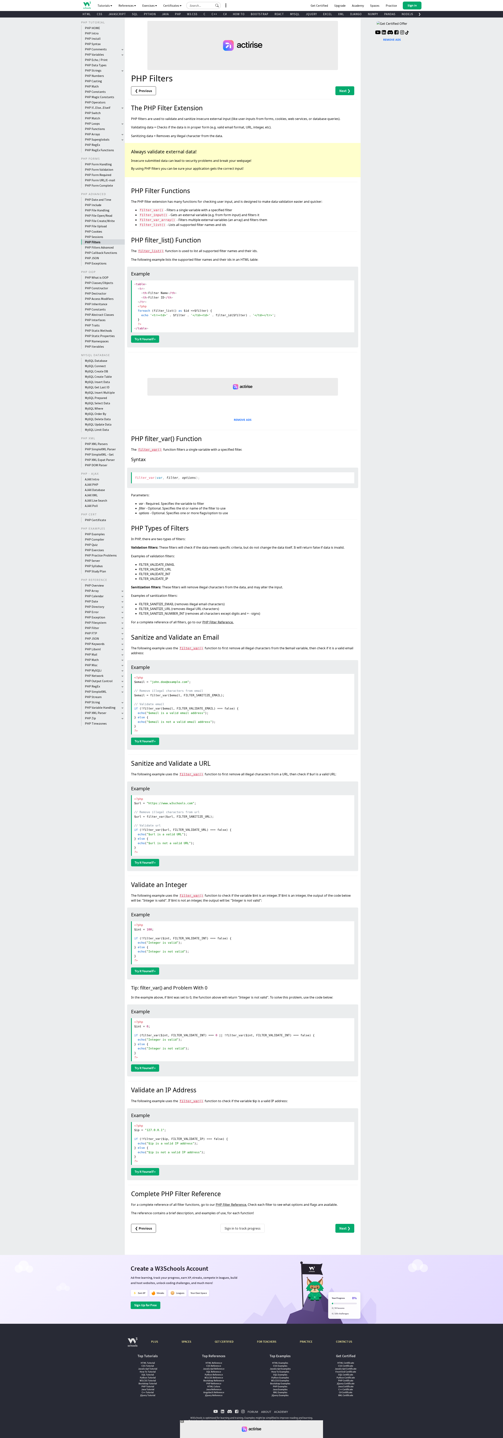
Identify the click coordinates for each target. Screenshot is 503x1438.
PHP (178, 14)
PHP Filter (92, 628)
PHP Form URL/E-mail (100, 180)
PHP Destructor (95, 293)
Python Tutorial (148, 1377)
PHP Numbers (94, 76)
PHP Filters (92, 242)
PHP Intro (92, 33)
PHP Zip (90, 718)
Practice (391, 5)
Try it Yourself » (145, 339)
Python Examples (280, 1377)
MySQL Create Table (98, 377)
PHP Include (93, 205)
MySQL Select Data (97, 403)
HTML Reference (214, 1362)
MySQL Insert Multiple (100, 392)
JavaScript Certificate (345, 1368)
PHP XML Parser (95, 713)
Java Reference (213, 1389)
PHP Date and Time (98, 200)
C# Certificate (345, 1392)
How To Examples (280, 1371)
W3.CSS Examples (280, 1380)
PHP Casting (93, 81)
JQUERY (311, 14)
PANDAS (390, 14)
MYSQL (295, 14)
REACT (279, 14)
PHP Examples (95, 534)
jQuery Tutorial (147, 1395)
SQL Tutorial (147, 1374)
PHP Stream (93, 697)
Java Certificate (345, 1386)
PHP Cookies (93, 231)
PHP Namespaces (97, 341)
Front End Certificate (345, 1371)
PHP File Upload (96, 226)
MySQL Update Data (98, 424)
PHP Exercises (94, 550)
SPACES (186, 1341)
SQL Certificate (345, 1374)
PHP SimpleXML (95, 692)
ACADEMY (281, 1412)
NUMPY (373, 14)
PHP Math (92, 86)
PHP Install (93, 39)
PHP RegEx (92, 145)
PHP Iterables (94, 346)
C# (225, 14)
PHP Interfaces (95, 320)
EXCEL (327, 14)
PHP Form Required (98, 175)
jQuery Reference (213, 1395)
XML (341, 14)
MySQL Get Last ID (97, 387)
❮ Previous (143, 90)
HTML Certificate (345, 1362)
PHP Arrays (92, 134)
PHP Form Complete (99, 185)
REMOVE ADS (243, 420)
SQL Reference (213, 1371)
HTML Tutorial (148, 1362)
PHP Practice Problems (101, 555)
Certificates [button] (171, 5)
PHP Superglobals (97, 139)
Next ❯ (344, 90)
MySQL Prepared (96, 398)
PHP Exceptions (95, 263)
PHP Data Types (95, 65)
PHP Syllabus (94, 566)
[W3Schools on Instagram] (402, 33)
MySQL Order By (95, 414)
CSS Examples (280, 1365)
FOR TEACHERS (266, 1341)
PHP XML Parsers (96, 444)
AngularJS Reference (213, 1392)
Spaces (374, 5)
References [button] (126, 5)
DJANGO (356, 14)
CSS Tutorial (147, 1365)
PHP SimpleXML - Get (99, 454)
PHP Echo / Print (96, 60)
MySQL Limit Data (97, 430)
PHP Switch (93, 113)
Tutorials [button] (103, 5)
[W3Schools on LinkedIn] (383, 33)
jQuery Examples (280, 1395)
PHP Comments (96, 49)
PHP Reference (213, 1383)
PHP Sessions (94, 237)
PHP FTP (91, 633)
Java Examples (280, 1389)
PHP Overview (94, 585)
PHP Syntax (93, 44)
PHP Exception (95, 617)
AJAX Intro (92, 479)
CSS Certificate (345, 1365)
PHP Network (94, 676)
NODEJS (407, 14)
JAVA (165, 14)
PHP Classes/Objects (99, 283)
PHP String (92, 702)
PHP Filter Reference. (218, 622)
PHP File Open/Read (98, 215)
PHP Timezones (96, 723)
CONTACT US (344, 1341)
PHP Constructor (96, 288)
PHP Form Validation (99, 169)
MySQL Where (94, 408)
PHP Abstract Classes (99, 315)
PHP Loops (92, 123)
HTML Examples (280, 1362)
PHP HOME (92, 28)
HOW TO (239, 14)
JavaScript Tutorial (147, 1368)
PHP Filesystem (95, 623)
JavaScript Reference (213, 1368)
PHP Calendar (94, 596)
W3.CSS (192, 14)
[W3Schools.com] (132, 1344)
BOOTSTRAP (259, 14)
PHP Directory (94, 607)
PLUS (154, 1341)
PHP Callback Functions (101, 253)
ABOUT (266, 1412)
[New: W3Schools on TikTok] (407, 33)
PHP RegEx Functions (99, 150)
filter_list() (151, 251)
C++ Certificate (345, 1389)
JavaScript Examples (280, 1368)
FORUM (253, 1412)
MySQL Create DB (96, 371)
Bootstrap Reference (213, 1380)
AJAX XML (91, 495)
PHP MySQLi (93, 670)
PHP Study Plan (95, 571)
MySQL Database (96, 361)
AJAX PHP (91, 484)
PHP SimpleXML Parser (100, 449)
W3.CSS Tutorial (148, 1380)
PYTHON (150, 14)
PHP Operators (95, 102)
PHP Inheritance (96, 304)
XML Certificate (345, 1395)
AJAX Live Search (96, 500)
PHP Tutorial (147, 1386)
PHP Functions (95, 129)
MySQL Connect (95, 366)
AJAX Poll (91, 506)
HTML (87, 14)
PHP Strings (93, 70)
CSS (99, 14)
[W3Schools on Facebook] (396, 33)
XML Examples (280, 1392)
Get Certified (319, 5)
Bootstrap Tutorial (148, 1383)
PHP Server (92, 561)
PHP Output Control (99, 681)
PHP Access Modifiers (99, 299)
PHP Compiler (94, 539)
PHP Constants (95, 92)
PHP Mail (91, 654)
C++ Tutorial (148, 1392)
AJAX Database (95, 490)
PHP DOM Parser (96, 465)
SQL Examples (280, 1374)
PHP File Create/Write (100, 221)
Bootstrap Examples (280, 1383)
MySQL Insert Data (97, 382)
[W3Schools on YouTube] (378, 33)
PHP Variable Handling (100, 707)
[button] (217, 5)
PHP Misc (91, 665)
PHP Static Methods (98, 331)
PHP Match (92, 118)
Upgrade (340, 5)
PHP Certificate (95, 520)
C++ (214, 14)
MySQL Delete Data (98, 419)
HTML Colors (213, 1386)
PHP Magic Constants (99, 97)
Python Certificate (346, 1377)
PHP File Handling (97, 210)
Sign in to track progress (243, 1228)
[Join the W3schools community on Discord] (390, 33)
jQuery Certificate (345, 1383)
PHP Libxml (93, 649)
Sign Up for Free (145, 1305)
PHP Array (92, 591)
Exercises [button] (148, 5)
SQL (135, 14)
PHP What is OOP (96, 277)
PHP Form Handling (98, 164)
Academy (358, 5)
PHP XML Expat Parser (100, 460)
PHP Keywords (95, 644)
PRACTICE (306, 1341)
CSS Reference (213, 1365)
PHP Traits (92, 325)
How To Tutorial (148, 1371)
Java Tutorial (147, 1389)
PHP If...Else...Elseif (97, 108)
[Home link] (87, 5)
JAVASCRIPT (117, 14)
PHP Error (92, 612)
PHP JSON (92, 258)
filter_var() (150, 449)
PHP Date (91, 601)
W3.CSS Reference (214, 1377)
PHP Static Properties (100, 336)
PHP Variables (94, 54)
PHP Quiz (91, 545)
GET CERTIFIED (224, 1341)
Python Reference (214, 1374)
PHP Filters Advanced (99, 247)
